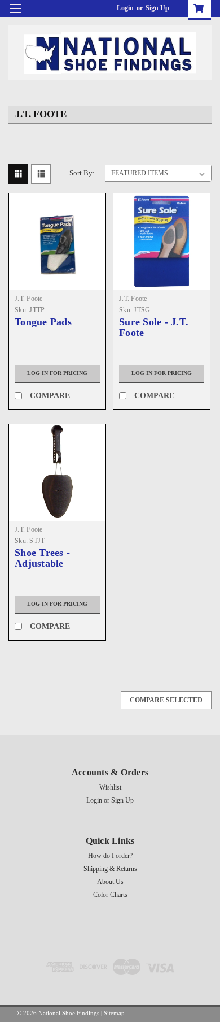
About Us (110, 882)
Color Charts (110, 895)
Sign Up (157, 8)
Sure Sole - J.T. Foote (153, 327)
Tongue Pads (43, 322)
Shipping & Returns (110, 869)
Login (125, 8)
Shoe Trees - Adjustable (42, 558)
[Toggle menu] (15, 15)
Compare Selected (166, 700)
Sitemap (114, 1013)
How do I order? (110, 856)
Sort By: (82, 173)
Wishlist (110, 787)
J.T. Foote (29, 299)
